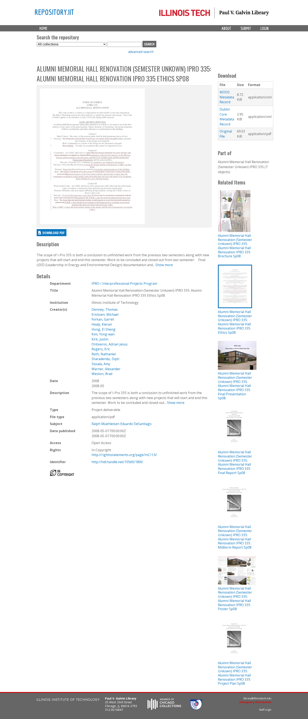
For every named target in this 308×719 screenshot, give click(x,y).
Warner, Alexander (106, 369)
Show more (164, 265)
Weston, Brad (102, 373)
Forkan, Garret (103, 319)
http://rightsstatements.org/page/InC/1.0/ (124, 454)
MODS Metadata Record (227, 97)
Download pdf (54, 232)
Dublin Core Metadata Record (227, 116)
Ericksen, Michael (105, 314)
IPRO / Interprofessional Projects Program (124, 283)
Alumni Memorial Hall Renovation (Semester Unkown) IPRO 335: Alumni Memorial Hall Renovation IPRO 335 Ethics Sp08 (235, 322)
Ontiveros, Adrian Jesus (110, 344)
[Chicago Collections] (164, 708)
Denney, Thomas (105, 309)
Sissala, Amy (101, 364)
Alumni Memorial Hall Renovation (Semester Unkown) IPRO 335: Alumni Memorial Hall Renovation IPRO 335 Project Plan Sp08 (235, 673)
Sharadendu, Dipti (105, 359)
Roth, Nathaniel (104, 354)
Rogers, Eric (101, 349)
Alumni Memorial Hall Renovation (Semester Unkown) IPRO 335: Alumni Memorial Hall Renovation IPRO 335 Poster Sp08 (235, 598)
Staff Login (265, 709)
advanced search (141, 51)
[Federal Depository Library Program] (196, 708)
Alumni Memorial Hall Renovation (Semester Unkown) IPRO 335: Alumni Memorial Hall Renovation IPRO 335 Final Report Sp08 (235, 462)
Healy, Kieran (102, 324)
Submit (246, 28)
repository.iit (54, 12)
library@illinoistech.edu (257, 698)
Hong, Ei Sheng (103, 329)
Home (43, 28)
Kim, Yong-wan (103, 334)
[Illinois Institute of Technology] (68, 700)
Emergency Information (255, 702)
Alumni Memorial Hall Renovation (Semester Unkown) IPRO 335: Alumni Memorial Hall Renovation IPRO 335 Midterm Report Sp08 (235, 537)
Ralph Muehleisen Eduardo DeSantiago (121, 423)
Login (264, 28)
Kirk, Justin (100, 339)
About (226, 28)
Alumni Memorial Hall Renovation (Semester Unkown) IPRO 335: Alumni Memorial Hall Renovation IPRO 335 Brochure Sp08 (235, 245)
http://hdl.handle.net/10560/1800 (117, 462)
